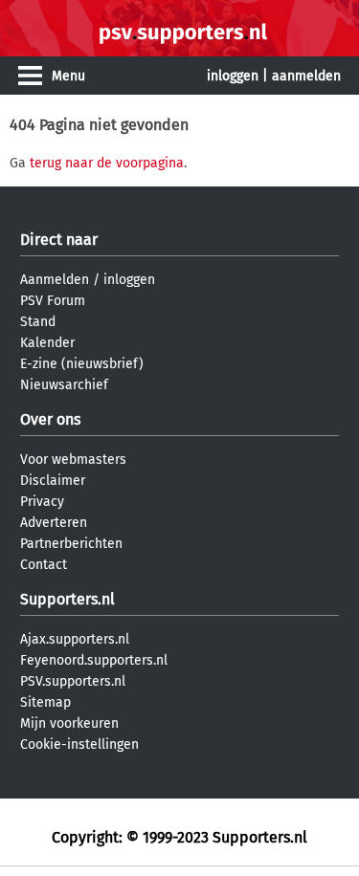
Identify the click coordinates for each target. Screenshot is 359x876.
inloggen (232, 76)
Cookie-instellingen (79, 744)
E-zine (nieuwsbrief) (82, 364)
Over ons (50, 419)
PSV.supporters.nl (72, 681)
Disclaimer (52, 480)
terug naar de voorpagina (107, 163)
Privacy (42, 501)
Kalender (47, 343)
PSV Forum (52, 301)
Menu (68, 76)
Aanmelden (54, 280)
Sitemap (45, 702)
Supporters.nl (67, 599)
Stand (38, 322)
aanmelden (306, 76)
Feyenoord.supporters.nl (94, 660)
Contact (43, 565)
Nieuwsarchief (64, 385)
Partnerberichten (71, 544)
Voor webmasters (73, 459)
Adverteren (53, 523)
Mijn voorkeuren (69, 723)
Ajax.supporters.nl (74, 639)
